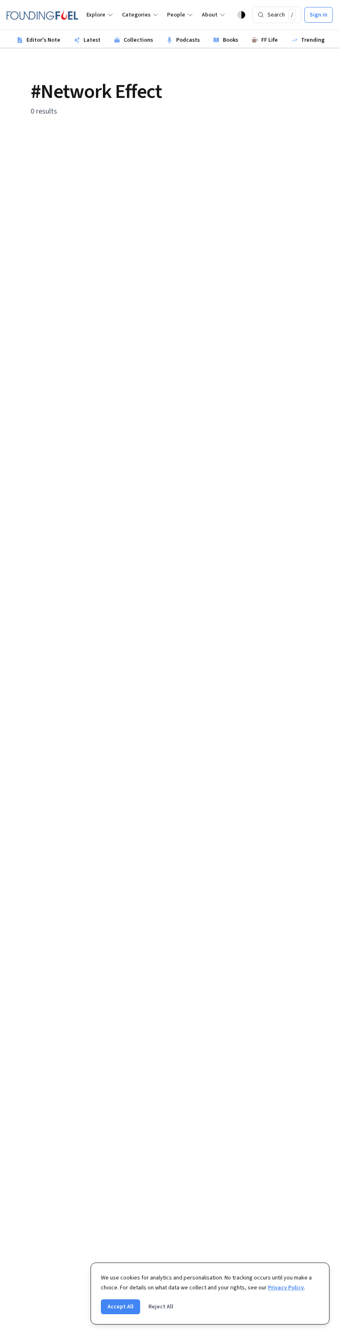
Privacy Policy (286, 1288)
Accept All (120, 1307)
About (209, 15)
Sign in (318, 15)
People (176, 15)
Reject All (160, 1307)
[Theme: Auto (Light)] (241, 14)
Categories (136, 15)
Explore (95, 15)
